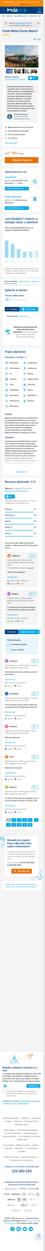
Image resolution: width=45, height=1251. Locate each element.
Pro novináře (8, 1145)
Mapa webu (22, 1139)
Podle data (11, 632)
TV (11, 374)
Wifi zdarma (14, 406)
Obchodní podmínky (13, 1133)
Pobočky (8, 1148)
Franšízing (18, 1148)
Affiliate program (23, 1145)
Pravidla (30, 568)
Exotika (9, 1121)
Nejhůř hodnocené (28, 632)
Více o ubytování (11, 143)
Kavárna (31, 401)
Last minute (10, 177)
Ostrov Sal (33, 16)
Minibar (30, 374)
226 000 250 (22, 1171)
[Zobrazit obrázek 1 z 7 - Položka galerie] (9, 71)
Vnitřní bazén (15, 368)
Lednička (13, 379)
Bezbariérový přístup (33, 395)
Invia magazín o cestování (29, 1136)
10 (30, 825)
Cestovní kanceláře (11, 1118)
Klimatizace (14, 363)
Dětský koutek (33, 379)
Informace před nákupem (27, 1130)
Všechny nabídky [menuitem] (10, 281)
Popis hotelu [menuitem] (24, 281)
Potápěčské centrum (15, 390)
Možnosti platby (10, 1136)
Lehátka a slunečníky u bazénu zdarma (33, 368)
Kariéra (35, 1145)
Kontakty (21, 1151)
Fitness (30, 390)
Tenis (12, 384)
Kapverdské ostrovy (21, 16)
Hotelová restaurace (15, 401)
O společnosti (31, 1148)
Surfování (31, 384)
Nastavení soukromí (29, 1157)
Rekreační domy (21, 1124)
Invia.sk (29, 1221)
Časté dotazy (9, 1130)
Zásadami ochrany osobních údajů (15, 1103)
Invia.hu (36, 1221)
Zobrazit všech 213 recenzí (15, 79)
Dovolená (9, 16)
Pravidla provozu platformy (21, 1160)
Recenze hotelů (31, 1121)
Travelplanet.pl (10, 1223)
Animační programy (15, 395)
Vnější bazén (32, 363)
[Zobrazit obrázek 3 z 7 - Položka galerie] (25, 71)
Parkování (18, 1121)
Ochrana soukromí (11, 1157)
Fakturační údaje (30, 1133)
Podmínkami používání (29, 1101)
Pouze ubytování (13, 196)
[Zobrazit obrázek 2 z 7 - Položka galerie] (17, 71)
